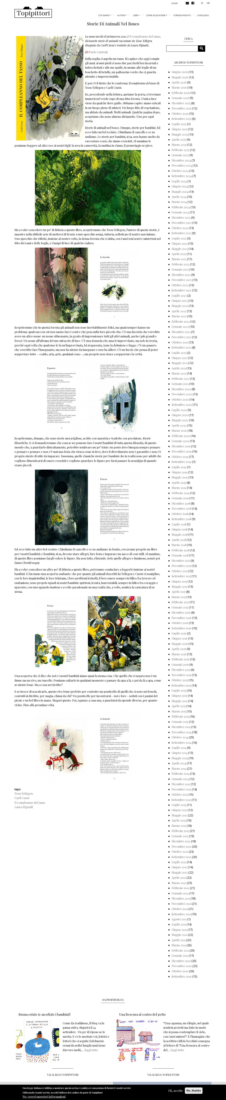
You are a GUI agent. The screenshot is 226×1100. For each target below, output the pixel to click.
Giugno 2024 (180, 186)
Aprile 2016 (179, 649)
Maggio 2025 (180, 134)
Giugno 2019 (180, 472)
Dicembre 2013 (181, 784)
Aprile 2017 (179, 592)
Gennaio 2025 (180, 155)
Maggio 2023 (180, 249)
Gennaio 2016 (180, 664)
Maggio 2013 (180, 815)
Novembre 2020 (182, 394)
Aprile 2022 (179, 311)
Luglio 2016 (179, 633)
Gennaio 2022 (180, 326)
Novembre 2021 (181, 337)
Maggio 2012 (180, 872)
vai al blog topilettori (163, 1075)
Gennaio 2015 (180, 722)
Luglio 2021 (179, 353)
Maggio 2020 (180, 420)
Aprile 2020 (179, 425)
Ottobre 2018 (180, 514)
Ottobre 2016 (180, 623)
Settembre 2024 (182, 176)
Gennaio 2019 (180, 498)
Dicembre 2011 (181, 898)
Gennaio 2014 (180, 779)
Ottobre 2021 (180, 342)
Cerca (202, 48)
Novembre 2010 (182, 966)
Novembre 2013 (181, 789)
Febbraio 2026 (181, 93)
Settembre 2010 (182, 976)
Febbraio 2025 (180, 150)
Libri (135, 15)
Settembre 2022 (182, 290)
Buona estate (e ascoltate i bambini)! (44, 1014)
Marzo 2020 (179, 430)
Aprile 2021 (179, 368)
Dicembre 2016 (181, 612)
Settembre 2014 (181, 742)
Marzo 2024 (179, 202)
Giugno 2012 (179, 867)
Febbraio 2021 (180, 378)
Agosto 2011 (179, 919)
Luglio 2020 (179, 410)
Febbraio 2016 (180, 659)
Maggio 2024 (180, 191)
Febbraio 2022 (181, 321)
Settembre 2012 (181, 857)
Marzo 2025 (179, 144)
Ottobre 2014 (180, 737)
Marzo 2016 (179, 654)
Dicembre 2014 (181, 727)
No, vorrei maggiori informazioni (44, 1096)
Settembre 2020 (182, 404)
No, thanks (193, 1090)
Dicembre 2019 (181, 446)
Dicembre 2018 (181, 503)
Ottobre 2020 (180, 399)
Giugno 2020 (180, 415)
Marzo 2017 (179, 597)
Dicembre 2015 (181, 670)
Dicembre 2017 (181, 560)
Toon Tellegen (23, 793)
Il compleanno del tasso (144, 36)
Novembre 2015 (181, 675)
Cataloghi (203, 15)
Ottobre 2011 (180, 909)
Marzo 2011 (179, 945)
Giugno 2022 (180, 300)
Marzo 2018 (179, 545)
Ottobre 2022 (180, 285)
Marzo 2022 (179, 316)
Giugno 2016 (180, 638)
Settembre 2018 (181, 519)
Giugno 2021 (179, 358)
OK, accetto (175, 1090)
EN (208, 3)
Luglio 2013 (179, 805)
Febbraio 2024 (181, 207)
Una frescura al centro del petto (142, 1014)
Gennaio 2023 (180, 269)
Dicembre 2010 (181, 961)
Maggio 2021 (180, 363)
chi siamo (104, 15)
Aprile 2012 (179, 877)
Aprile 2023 (179, 254)
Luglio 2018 (179, 524)
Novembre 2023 (182, 222)
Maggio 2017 (179, 586)
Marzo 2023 (179, 259)
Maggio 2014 (180, 758)
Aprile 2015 (179, 706)
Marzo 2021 (179, 373)
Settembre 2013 (181, 800)
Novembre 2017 (181, 566)
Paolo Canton (97, 52)
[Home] (33, 12)
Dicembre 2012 (181, 841)
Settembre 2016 (181, 628)
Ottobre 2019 (180, 456)
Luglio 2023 (179, 238)
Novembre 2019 (182, 451)
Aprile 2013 (179, 820)
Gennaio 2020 (180, 441)
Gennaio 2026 (180, 98)
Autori (121, 15)
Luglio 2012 (179, 862)
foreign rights (182, 15)
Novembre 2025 (182, 108)
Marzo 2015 (179, 711)
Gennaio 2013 (180, 836)
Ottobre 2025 (180, 113)
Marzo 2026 (179, 87)
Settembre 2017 (181, 576)
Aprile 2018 (179, 540)
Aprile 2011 (179, 940)
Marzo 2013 (179, 826)
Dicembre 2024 (181, 160)
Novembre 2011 (181, 904)
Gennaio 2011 (180, 955)
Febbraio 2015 (180, 716)
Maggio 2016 (180, 644)
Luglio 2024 (179, 181)
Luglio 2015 (179, 690)
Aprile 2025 (179, 139)
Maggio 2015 (180, 701)
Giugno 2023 (180, 243)
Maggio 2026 (180, 77)
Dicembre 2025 (181, 103)
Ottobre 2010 (180, 971)
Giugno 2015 (179, 695)
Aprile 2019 (179, 482)
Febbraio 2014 (180, 773)
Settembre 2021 (181, 347)
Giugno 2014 (180, 753)
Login (174, 3)
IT (202, 3)
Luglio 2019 (179, 467)
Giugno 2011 (179, 929)
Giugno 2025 (180, 129)
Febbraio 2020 (181, 436)
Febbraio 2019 (180, 493)
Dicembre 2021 (181, 332)
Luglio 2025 (179, 124)
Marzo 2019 (179, 488)
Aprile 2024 (179, 197)
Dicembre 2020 (181, 389)
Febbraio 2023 (180, 264)
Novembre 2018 (181, 508)
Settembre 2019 (181, 462)
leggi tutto (91, 1050)
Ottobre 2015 (180, 680)
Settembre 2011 (181, 914)
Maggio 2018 (180, 534)
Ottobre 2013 (180, 794)
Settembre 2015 (181, 685)
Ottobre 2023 (180, 228)
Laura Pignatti (23, 807)
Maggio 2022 (180, 306)
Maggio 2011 (179, 935)
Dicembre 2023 (181, 217)
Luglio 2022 (179, 295)
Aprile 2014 (179, 763)
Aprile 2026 (179, 82)
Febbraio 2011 (180, 950)
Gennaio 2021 (180, 384)
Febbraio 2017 (180, 602)
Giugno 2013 (179, 810)
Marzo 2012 (179, 883)
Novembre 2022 (182, 280)
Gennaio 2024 (180, 212)
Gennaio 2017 (180, 607)
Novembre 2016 (182, 618)
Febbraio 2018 (180, 550)
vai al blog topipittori (62, 1075)
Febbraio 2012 (180, 888)
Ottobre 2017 (180, 571)
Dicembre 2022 (181, 275)
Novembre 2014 (182, 732)
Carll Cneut (21, 798)
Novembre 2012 (181, 846)
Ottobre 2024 (180, 171)
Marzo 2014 (179, 768)
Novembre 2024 (182, 165)
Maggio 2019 (180, 477)
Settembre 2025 (181, 119)
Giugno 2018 (179, 529)
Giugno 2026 (180, 72)
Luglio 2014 (179, 748)
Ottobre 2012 (180, 851)
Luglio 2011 (179, 924)
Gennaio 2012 (180, 893)
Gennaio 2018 (180, 555)
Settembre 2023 (181, 233)
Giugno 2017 (179, 581)
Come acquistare (155, 15)
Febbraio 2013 (180, 831)
